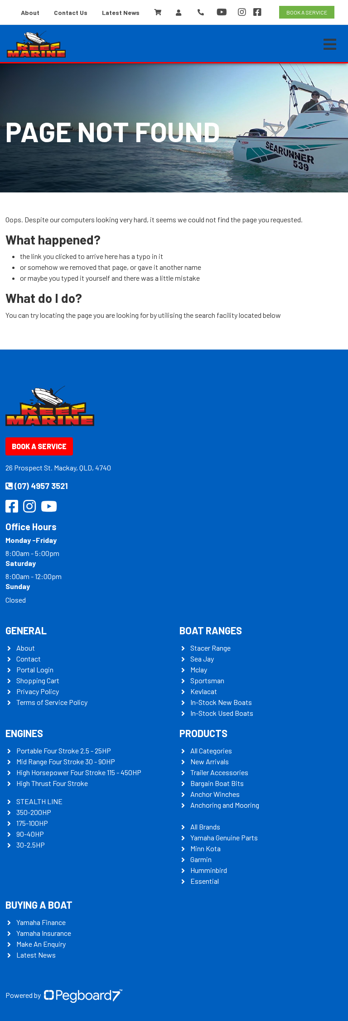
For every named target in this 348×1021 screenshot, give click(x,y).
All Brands (205, 826)
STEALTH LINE (39, 801)
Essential (204, 881)
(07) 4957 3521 (41, 486)
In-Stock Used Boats (221, 713)
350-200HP (33, 812)
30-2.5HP (30, 844)
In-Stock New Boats (221, 702)
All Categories (211, 750)
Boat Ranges (210, 630)
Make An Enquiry (41, 944)
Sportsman (207, 680)
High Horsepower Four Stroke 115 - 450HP (78, 772)
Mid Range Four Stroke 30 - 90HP (65, 761)
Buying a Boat (38, 905)
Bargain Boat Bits (217, 783)
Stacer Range (210, 647)
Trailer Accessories (219, 772)
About (30, 12)
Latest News (121, 12)
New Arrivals (209, 761)
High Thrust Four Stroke (52, 783)
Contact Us (70, 12)
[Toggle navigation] (330, 44)
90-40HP (30, 833)
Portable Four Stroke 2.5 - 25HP (63, 750)
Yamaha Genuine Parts (224, 837)
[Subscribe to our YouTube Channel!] (223, 12)
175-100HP (32, 823)
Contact (28, 658)
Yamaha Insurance (43, 933)
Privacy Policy (37, 691)
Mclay (198, 669)
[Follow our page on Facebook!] (257, 12)
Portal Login (34, 669)
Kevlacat (203, 691)
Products (203, 733)
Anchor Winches (215, 794)
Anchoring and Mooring (224, 805)
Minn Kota (205, 848)
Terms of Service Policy (51, 702)
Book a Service (39, 446)
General (26, 630)
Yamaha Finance (41, 922)
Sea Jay (202, 658)
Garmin (201, 859)
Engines (24, 733)
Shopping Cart (37, 680)
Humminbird (208, 870)
